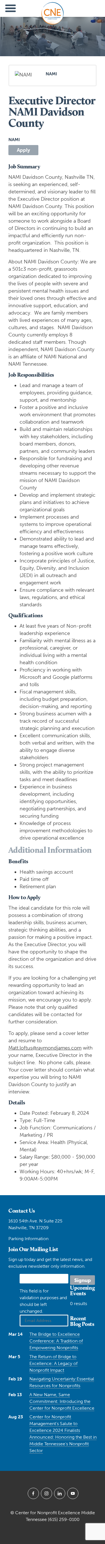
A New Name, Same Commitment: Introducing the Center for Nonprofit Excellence (61, 1401)
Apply (23, 150)
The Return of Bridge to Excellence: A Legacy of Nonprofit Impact (53, 1363)
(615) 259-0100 (64, 1519)
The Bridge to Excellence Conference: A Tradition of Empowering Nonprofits (56, 1340)
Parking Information (28, 1238)
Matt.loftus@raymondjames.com (44, 1048)
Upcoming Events (82, 1290)
